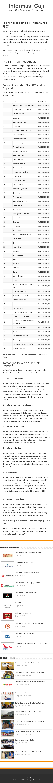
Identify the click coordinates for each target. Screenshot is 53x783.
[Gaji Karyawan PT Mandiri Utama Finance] (7, 666)
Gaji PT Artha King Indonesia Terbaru (28, 552)
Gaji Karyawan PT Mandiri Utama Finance (29, 663)
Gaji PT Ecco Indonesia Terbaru (26, 603)
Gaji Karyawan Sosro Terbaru (25, 740)
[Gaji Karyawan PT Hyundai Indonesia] (7, 714)
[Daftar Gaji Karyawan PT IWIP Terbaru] (7, 733)
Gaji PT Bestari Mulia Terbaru (25, 562)
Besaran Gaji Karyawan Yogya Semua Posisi (30, 681)
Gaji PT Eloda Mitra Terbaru (24, 613)
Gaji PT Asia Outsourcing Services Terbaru (30, 623)
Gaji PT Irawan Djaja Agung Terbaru (27, 583)
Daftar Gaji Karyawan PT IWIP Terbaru (28, 731)
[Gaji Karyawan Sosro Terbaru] (7, 744)
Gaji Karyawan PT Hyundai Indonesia (28, 711)
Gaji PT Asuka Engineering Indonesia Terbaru (31, 643)
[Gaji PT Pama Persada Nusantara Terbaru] (7, 675)
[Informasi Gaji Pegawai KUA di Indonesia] (7, 724)
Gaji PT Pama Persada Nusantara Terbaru (29, 672)
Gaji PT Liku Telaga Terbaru (24, 633)
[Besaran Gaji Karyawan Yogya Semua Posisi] (7, 685)
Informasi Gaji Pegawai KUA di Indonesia (29, 721)
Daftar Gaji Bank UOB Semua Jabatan (28, 752)
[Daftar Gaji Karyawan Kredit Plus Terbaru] (7, 705)
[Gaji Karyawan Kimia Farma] (7, 696)
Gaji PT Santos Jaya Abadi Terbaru (27, 593)
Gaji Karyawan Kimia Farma (24, 693)
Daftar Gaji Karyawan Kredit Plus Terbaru (29, 703)
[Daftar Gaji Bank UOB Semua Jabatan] (7, 755)
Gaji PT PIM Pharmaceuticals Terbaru (28, 573)
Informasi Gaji (26, 6)
